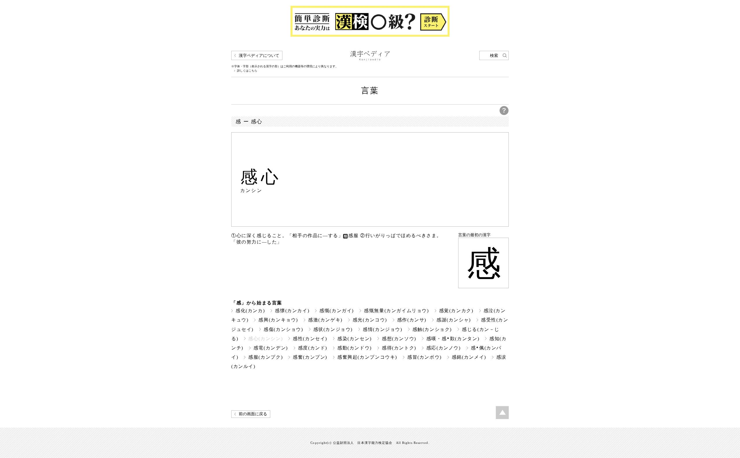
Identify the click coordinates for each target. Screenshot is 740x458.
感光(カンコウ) (370, 319)
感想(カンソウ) (399, 338)
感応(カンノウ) (443, 347)
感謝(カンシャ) (453, 319)
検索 (494, 55)
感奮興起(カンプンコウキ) (367, 357)
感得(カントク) (399, 347)
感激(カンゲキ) (325, 319)
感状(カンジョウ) (333, 329)
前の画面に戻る (253, 414)
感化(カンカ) (250, 310)
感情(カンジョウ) (382, 329)
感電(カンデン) (271, 347)
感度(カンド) (312, 347)
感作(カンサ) (411, 319)
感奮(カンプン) (310, 357)
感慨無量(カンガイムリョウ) (396, 310)
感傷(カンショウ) (283, 329)
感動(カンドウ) (354, 347)
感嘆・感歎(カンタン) (452, 338)
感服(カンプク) (265, 357)
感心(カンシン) (265, 338)
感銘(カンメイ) (469, 357)
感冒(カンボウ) (424, 357)
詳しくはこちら (247, 70)
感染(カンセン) (354, 338)
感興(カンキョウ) (278, 319)
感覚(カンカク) (456, 310)
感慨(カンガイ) (336, 310)
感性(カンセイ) (310, 338)
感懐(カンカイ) (292, 310)
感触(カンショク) (432, 329)
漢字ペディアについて (259, 55)
